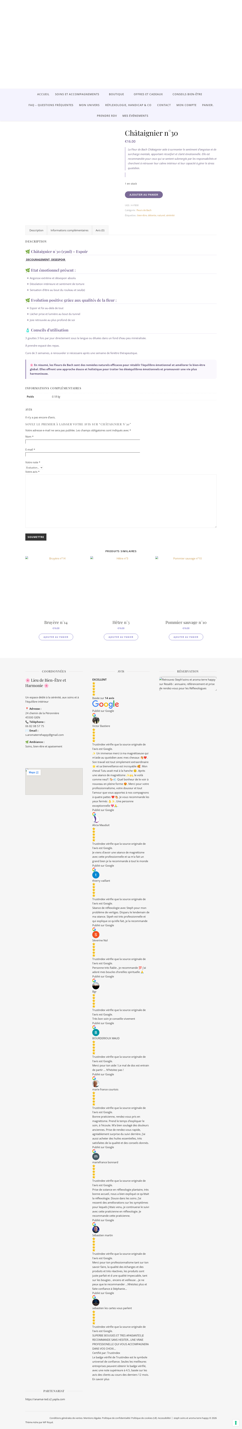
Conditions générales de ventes (66, 1418)
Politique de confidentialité (116, 1418)
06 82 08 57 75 (34, 726)
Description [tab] (36, 230)
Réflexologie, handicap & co (128, 105)
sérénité (170, 215)
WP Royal (48, 1422)
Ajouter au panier (144, 194)
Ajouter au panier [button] (56, 637)
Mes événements (135, 115)
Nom (29, 436)
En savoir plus (100, 1379)
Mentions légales (92, 1418)
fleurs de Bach (144, 210)
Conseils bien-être (187, 94)
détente (152, 215)
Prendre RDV (107, 115)
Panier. (208, 105)
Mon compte (186, 105)
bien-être (142, 215)
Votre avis (32, 471)
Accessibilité (164, 1418)
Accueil (43, 94)
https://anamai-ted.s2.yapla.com (45, 1399)
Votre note (32, 462)
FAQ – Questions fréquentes (51, 105)
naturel (161, 215)
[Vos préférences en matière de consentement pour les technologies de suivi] (235, 1422)
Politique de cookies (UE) (144, 1418)
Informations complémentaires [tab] (69, 230)
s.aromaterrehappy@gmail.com (44, 735)
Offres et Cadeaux (148, 94)
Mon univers (89, 105)
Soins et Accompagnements (77, 94)
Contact (164, 105)
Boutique (116, 94)
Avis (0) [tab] (100, 230)
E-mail (30, 449)
